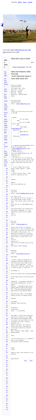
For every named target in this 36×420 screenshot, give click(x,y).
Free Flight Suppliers (6, 154)
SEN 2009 (7, 223)
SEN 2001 (7, 313)
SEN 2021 (7, 180)
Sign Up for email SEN (6, 107)
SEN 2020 (7, 197)
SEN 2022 (7, 171)
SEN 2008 (7, 231)
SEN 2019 (7, 188)
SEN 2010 (7, 406)
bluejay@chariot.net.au (23, 253)
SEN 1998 (7, 338)
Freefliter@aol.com (21, 224)
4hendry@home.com (16, 128)
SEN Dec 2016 (7, 285)
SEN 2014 (7, 372)
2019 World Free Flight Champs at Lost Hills (6, 126)
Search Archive (6, 145)
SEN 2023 (5, 90)
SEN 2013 (7, 381)
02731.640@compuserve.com (19, 148)
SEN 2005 (7, 266)
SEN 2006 (7, 257)
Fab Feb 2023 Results (6, 82)
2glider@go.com (24, 134)
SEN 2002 (7, 304)
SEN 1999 (7, 330)
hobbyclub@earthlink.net (23, 103)
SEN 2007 (7, 240)
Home (12, 50)
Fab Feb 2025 (5, 96)
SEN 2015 (7, 363)
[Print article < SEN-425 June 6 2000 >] (31, 63)
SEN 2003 (7, 274)
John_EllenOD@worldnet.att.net (25, 193)
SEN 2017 (7, 214)
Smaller (30, 2)
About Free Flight (6, 137)
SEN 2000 (7, 321)
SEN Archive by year (21, 50)
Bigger (20, 2)
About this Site (6, 114)
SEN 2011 (7, 398)
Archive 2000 (21, 67)
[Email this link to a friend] (33, 63)
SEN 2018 (7, 206)
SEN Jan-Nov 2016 (7, 351)
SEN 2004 (7, 295)
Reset (24, 2)
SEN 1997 (7, 249)
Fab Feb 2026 (5, 74)
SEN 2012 (7, 389)
